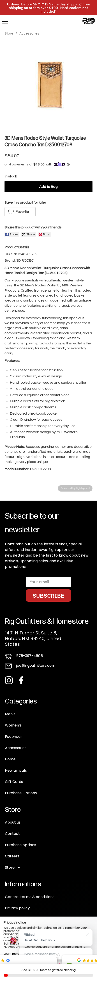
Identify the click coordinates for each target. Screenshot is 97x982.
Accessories (29, 33)
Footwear (13, 736)
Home (10, 759)
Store (9, 33)
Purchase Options (21, 793)
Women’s (13, 725)
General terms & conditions (30, 896)
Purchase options (20, 844)
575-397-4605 (29, 655)
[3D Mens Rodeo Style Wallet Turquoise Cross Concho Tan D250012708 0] (48, 84)
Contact (12, 833)
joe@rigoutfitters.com (35, 665)
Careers (12, 856)
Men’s (10, 714)
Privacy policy (17, 908)
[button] (20, 211)
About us (13, 822)
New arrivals (16, 770)
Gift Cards (14, 781)
